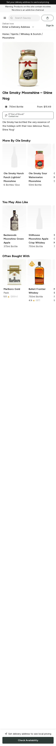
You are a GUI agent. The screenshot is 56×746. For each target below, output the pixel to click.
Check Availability (28, 740)
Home (5, 34)
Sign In (50, 25)
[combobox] (26, 18)
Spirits (14, 34)
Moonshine (8, 37)
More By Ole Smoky (16, 140)
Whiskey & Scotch (31, 34)
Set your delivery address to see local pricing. (28, 2)
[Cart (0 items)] (47, 18)
